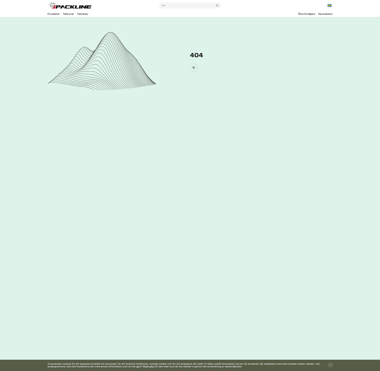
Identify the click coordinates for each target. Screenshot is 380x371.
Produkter (54, 14)
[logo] (103, 5)
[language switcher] (329, 5)
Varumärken (325, 14)
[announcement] (330, 365)
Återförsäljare (306, 14)
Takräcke (82, 14)
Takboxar (68, 14)
